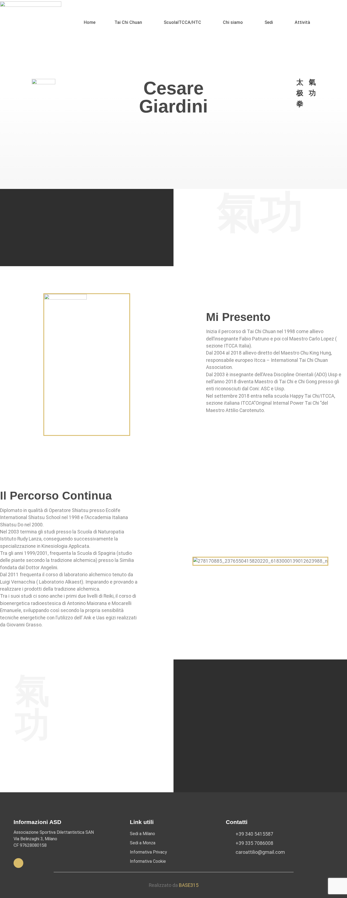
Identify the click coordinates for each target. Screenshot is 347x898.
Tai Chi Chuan (128, 22)
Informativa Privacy (148, 852)
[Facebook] (18, 863)
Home (89, 22)
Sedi (269, 22)
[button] (129, 22)
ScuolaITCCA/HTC (182, 22)
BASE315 (188, 885)
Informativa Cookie (148, 861)
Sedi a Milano (142, 833)
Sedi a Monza (142, 842)
